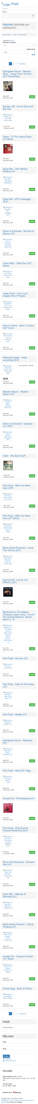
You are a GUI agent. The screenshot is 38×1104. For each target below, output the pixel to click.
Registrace (8, 1059)
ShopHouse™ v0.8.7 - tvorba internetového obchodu (16, 1100)
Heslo (4, 1049)
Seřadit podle (31, 49)
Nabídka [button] (16, 25)
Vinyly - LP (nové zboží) (19, 35)
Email (4, 1042)
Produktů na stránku (9, 42)
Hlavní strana (7, 35)
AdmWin (3, 1102)
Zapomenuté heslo (10, 1061)
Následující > (23, 64)
